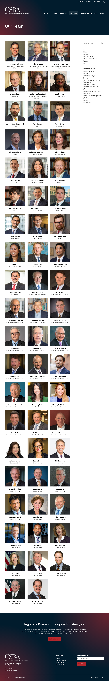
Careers (58, 657)
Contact (58, 659)
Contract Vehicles (61, 660)
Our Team (73, 13)
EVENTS (81, 2)
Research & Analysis (60, 13)
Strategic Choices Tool (88, 13)
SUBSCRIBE (97, 2)
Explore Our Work (54, 639)
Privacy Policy (94, 677)
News (102, 13)
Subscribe (81, 664)
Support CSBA (60, 664)
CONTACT (88, 2)
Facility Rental (60, 662)
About (46, 13)
